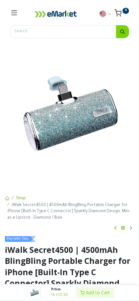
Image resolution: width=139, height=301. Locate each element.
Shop (21, 198)
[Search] (122, 31)
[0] (121, 15)
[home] (7, 199)
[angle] (115, 228)
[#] (14, 14)
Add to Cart (97, 292)
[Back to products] (123, 228)
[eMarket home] (56, 14)
